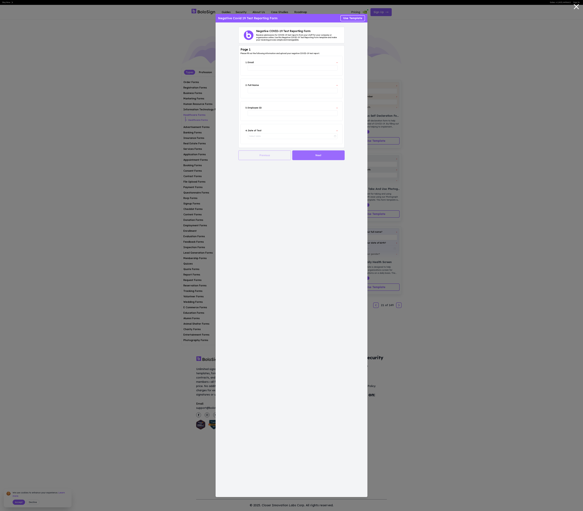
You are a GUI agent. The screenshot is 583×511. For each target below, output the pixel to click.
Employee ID (255, 107)
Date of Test (254, 130)
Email (251, 62)
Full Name (253, 85)
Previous (264, 155)
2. (246, 85)
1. (246, 62)
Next (318, 155)
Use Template (352, 18)
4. (246, 130)
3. (246, 107)
